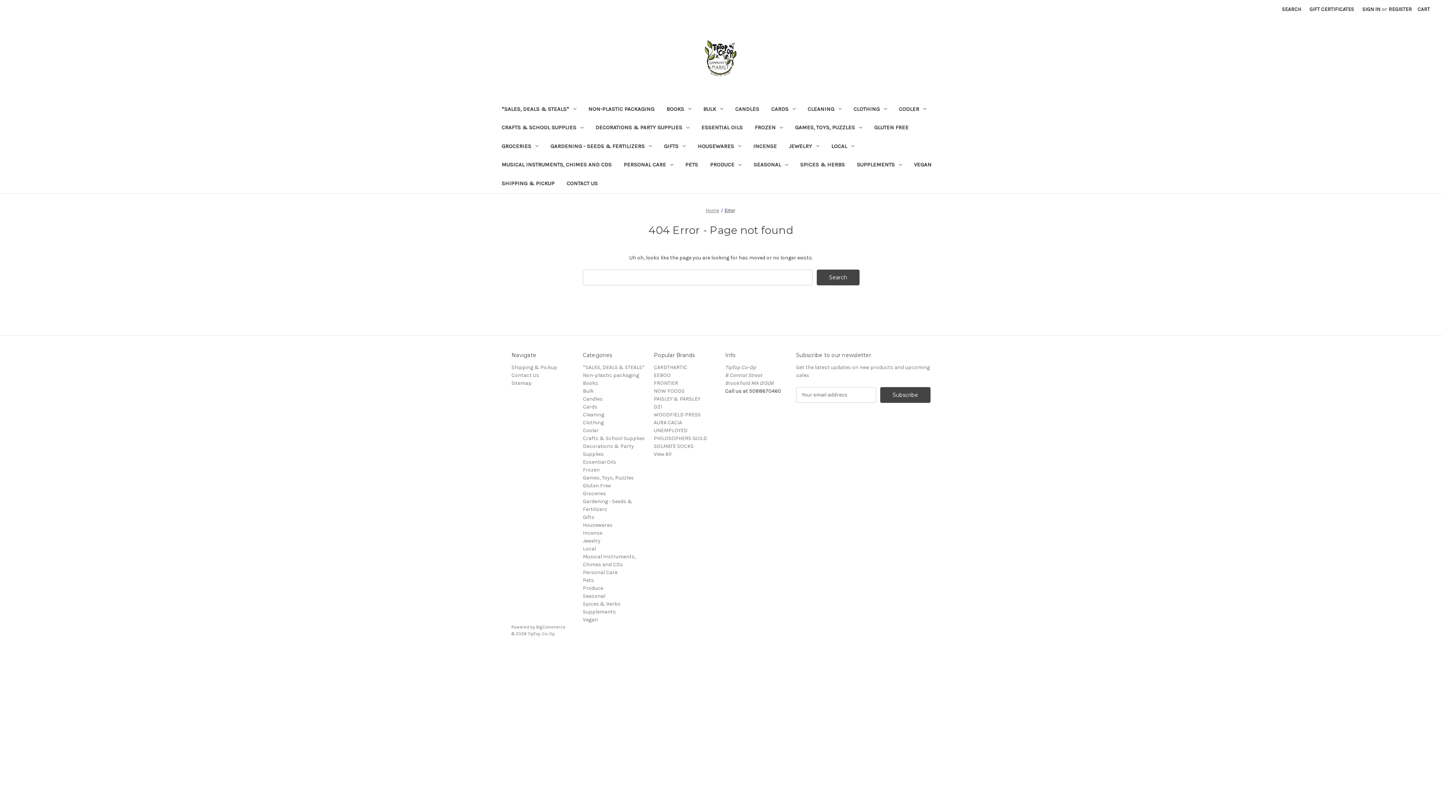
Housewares (716, 146)
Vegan (923, 164)
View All (662, 454)
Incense (765, 146)
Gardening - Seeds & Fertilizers (598, 146)
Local (839, 146)
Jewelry (800, 146)
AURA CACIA (668, 422)
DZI (658, 407)
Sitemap (521, 383)
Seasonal (767, 164)
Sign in (1371, 9)
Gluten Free (891, 127)
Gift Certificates (1331, 9)
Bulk (709, 109)
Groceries (516, 146)
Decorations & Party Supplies (639, 127)
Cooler (909, 109)
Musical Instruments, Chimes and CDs (557, 164)
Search (1291, 9)
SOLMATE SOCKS (674, 446)
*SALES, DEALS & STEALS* (535, 109)
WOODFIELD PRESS (677, 415)
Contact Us (582, 183)
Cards (780, 109)
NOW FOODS (669, 391)
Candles (747, 109)
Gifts (671, 146)
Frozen (765, 127)
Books (675, 109)
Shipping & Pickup (528, 183)
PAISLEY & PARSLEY (677, 399)
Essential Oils (722, 127)
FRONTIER (666, 383)
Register (1400, 9)
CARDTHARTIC (670, 367)
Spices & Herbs (822, 164)
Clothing (867, 109)
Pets (691, 164)
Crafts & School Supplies (539, 127)
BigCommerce (551, 627)
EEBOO (662, 375)
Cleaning (821, 109)
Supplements (876, 164)
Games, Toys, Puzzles (825, 127)
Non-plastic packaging (621, 109)
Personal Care (645, 164)
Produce (722, 164)
